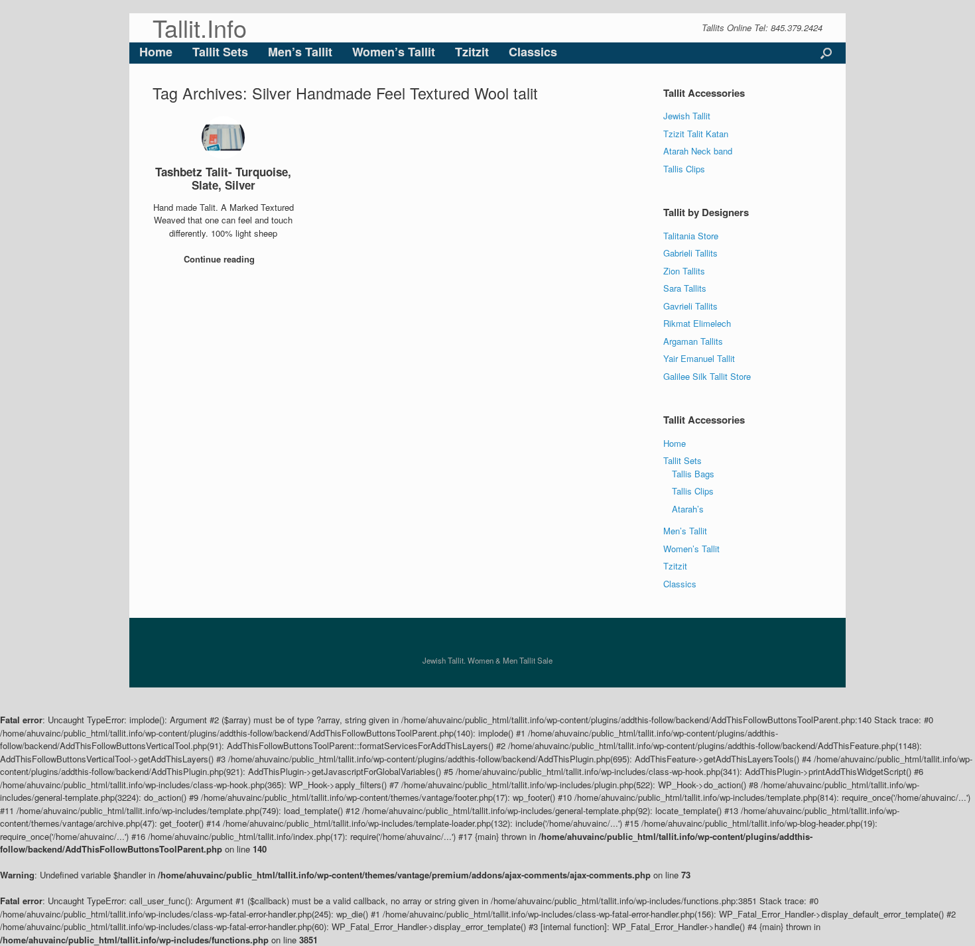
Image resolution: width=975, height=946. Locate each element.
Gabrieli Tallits (690, 253)
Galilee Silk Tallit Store (707, 376)
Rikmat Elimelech (697, 323)
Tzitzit (472, 51)
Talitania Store (690, 235)
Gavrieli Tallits (690, 306)
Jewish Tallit (686, 115)
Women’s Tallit (393, 51)
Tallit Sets (220, 51)
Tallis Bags (693, 473)
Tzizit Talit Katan (695, 133)
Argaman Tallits (693, 341)
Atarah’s (688, 509)
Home (155, 51)
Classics (533, 51)
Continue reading (220, 259)
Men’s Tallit (300, 51)
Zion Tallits (684, 271)
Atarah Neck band (697, 151)
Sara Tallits (684, 288)
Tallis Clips (684, 168)
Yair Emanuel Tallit (699, 358)
